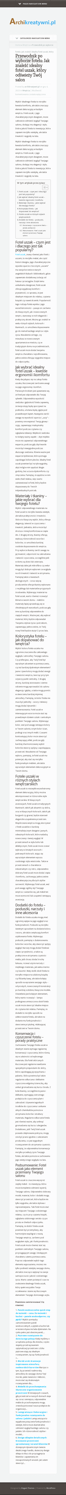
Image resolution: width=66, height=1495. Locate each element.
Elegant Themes (27, 1488)
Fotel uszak (20, 254)
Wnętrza (26, 45)
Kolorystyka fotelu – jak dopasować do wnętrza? (29, 210)
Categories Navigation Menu (35, 38)
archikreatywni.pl (32, 87)
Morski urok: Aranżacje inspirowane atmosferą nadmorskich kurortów (28, 1364)
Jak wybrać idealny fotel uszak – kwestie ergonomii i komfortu (32, 198)
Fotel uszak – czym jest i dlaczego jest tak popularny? (33, 193)
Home (18, 45)
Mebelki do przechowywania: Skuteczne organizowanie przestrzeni (31, 1390)
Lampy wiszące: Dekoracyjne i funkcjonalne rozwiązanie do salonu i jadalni (31, 1415)
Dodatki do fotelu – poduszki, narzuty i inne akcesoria (31, 221)
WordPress (50, 1488)
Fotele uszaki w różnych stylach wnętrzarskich (32, 215)
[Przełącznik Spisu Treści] (43, 187)
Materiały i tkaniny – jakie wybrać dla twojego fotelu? (32, 204)
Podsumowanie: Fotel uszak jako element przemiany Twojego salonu (34, 233)
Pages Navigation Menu (35, 4)
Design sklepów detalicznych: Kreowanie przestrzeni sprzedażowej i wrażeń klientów (32, 1441)
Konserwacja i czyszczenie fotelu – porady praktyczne (35, 226)
